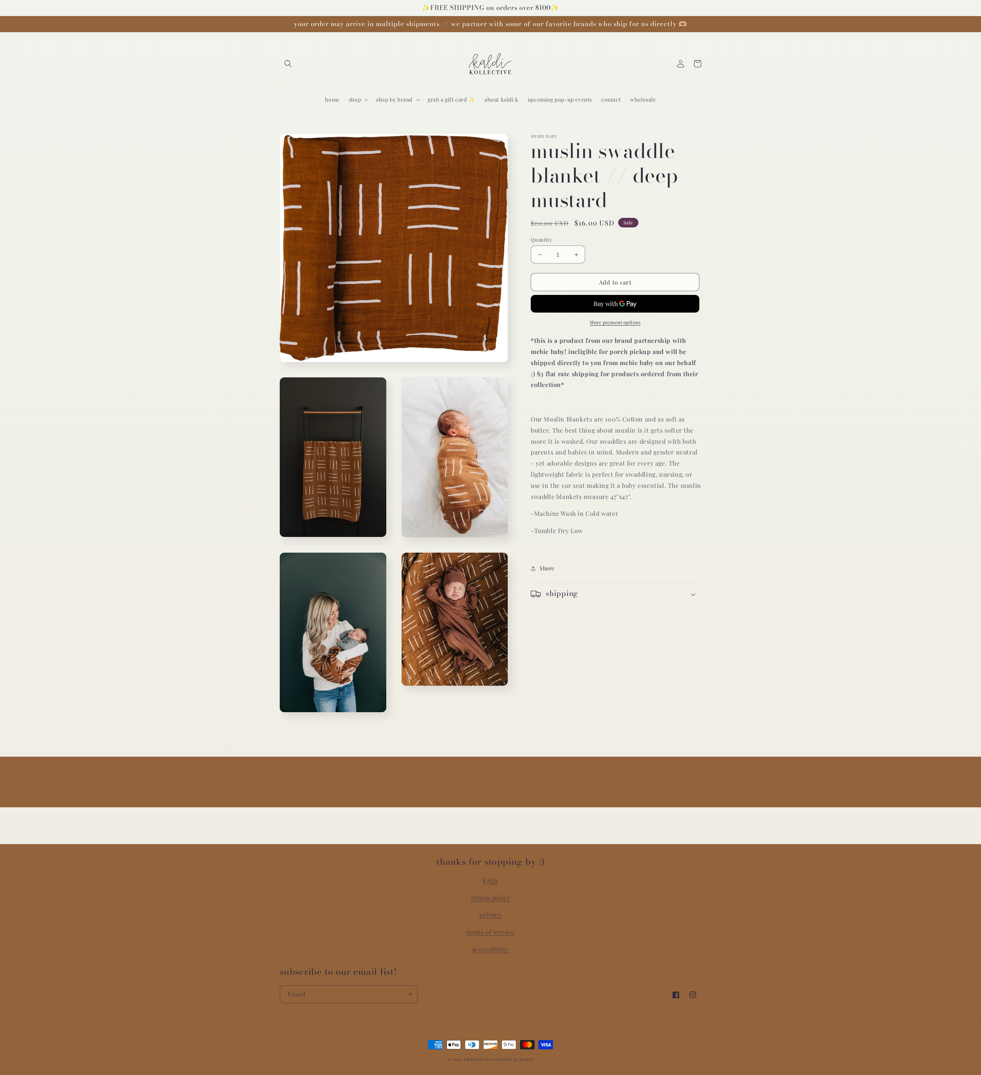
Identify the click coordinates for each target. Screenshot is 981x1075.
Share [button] (547, 568)
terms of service (491, 932)
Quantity (541, 239)
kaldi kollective (479, 1059)
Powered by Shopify (514, 1059)
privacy (490, 914)
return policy (490, 898)
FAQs (490, 880)
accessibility (490, 949)
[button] (288, 63)
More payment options (615, 322)
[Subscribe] (408, 994)
